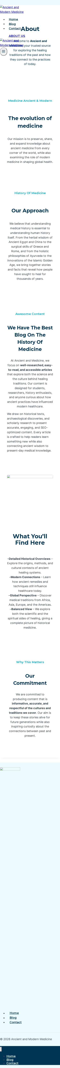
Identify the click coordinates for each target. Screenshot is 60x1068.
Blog (12, 24)
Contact (15, 28)
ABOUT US (17, 36)
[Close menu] (1, 1049)
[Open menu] (3, 51)
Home (13, 19)
